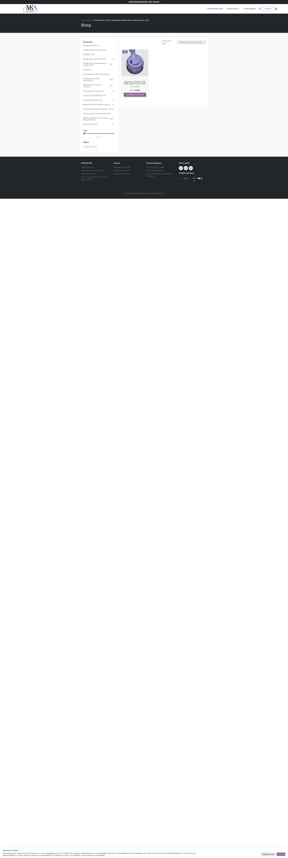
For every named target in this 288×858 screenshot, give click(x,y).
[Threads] (191, 168)
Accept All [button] (281, 854)
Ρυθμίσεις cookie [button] (268, 854)
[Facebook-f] (181, 168)
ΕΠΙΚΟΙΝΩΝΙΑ (250, 9)
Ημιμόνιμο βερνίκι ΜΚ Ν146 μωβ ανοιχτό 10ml (135, 83)
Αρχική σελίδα (86, 20)
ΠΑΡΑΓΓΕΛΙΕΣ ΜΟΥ (215, 9)
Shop (86, 25)
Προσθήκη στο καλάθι (135, 95)
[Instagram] (186, 168)
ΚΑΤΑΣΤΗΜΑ (232, 9)
